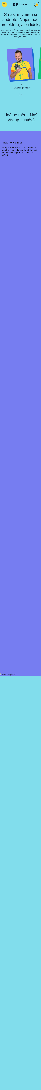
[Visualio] (20, 4)
